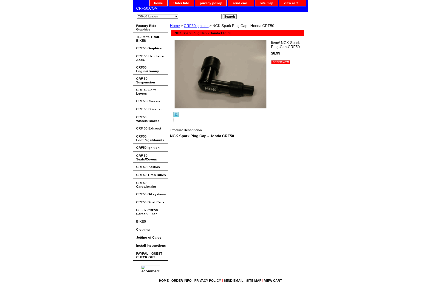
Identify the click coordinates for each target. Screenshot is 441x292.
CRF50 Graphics (149, 48)
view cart (291, 3)
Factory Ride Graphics (146, 27)
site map (266, 3)
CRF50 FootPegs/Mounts (150, 138)
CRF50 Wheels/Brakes (147, 119)
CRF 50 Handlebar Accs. (150, 58)
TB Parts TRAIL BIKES (148, 38)
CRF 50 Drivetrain (150, 109)
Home (175, 26)
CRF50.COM (147, 8)
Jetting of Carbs (148, 237)
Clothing (143, 229)
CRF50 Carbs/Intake (146, 184)
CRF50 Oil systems (151, 194)
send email (240, 3)
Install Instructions (151, 245)
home (158, 3)
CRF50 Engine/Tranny (147, 69)
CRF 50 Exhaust (148, 128)
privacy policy (211, 3)
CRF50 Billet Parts (150, 202)
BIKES (141, 221)
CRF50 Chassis (148, 101)
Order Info (181, 3)
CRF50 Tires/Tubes (151, 175)
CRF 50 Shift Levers (146, 91)
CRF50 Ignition (196, 26)
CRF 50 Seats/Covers (146, 157)
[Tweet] (176, 116)
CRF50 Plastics (148, 167)
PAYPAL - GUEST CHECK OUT (149, 255)
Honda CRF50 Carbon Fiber (147, 212)
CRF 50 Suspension (145, 80)
